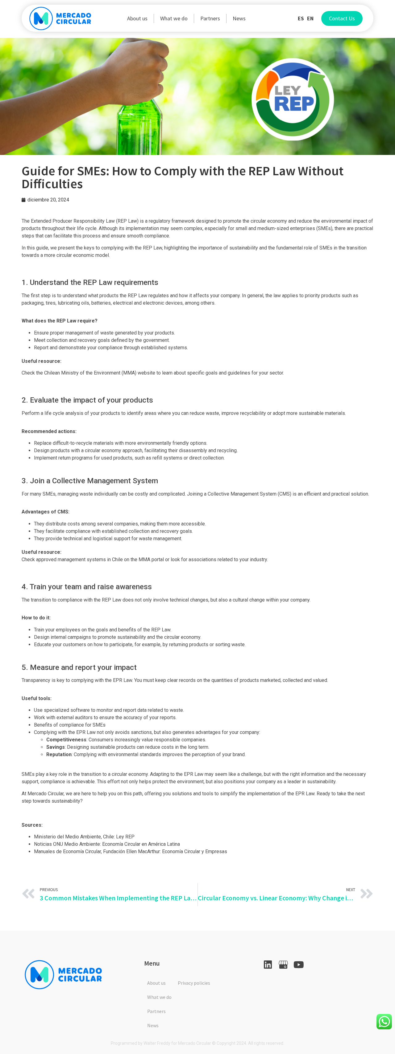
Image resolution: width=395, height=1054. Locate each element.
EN (310, 18)
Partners (210, 18)
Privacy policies (194, 983)
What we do (174, 18)
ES (301, 18)
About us (137, 18)
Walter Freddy (156, 1043)
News (239, 18)
